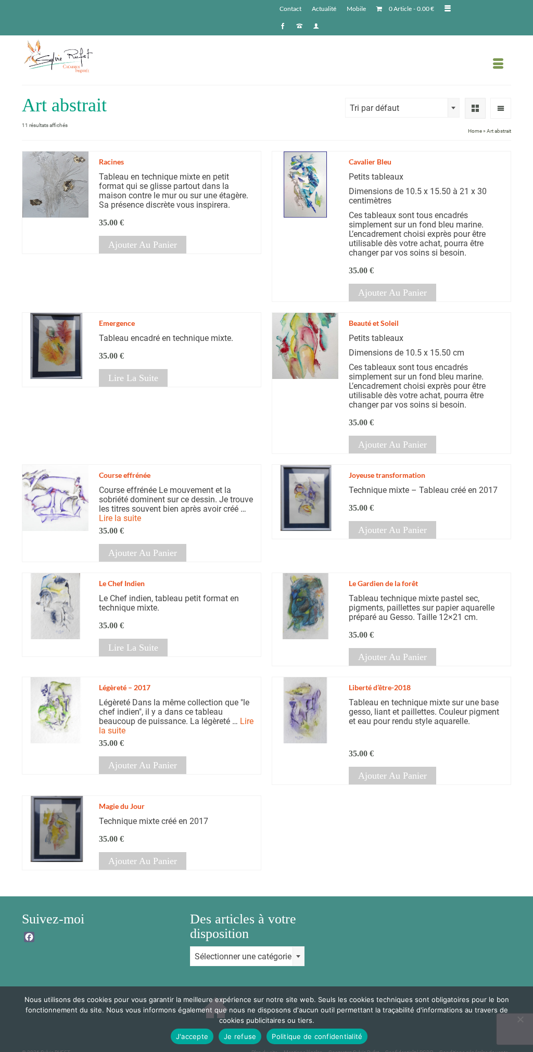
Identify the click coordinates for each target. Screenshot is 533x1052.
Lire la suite (133, 378)
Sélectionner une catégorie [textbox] (243, 956)
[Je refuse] (520, 1019)
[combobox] (402, 108)
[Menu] (498, 64)
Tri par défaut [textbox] (374, 108)
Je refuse (240, 1036)
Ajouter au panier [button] (142, 244)
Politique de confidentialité (317, 1036)
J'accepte (192, 1036)
